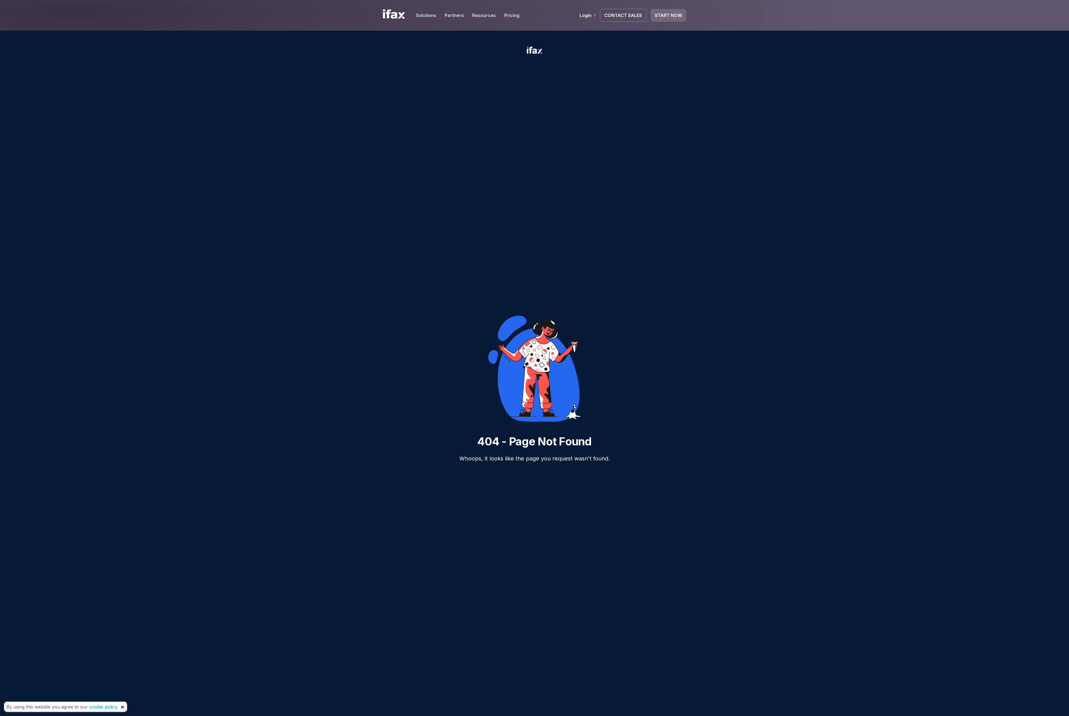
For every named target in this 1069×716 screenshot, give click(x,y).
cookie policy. (103, 707)
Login (586, 15)
